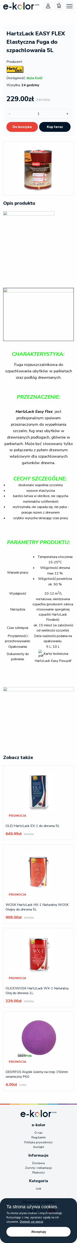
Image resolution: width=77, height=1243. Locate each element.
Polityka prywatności (38, 1142)
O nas (38, 1133)
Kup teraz (55, 127)
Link (38, 1189)
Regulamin (38, 1137)
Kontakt (38, 1147)
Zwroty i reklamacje (38, 1168)
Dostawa (38, 1163)
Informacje (38, 1155)
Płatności (38, 1173)
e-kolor (39, 1125)
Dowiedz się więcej (31, 1221)
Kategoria (38, 1180)
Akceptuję (38, 1231)
